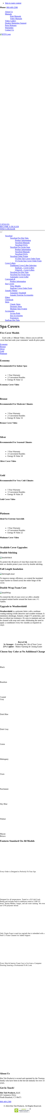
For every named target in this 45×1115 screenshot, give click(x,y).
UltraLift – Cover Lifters (24, 270)
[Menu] (1, 231)
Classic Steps (15, 304)
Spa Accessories (16, 316)
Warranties (9, 28)
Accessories (9, 311)
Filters (7, 297)
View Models (15, 286)
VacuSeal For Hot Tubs (19, 238)
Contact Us (9, 30)
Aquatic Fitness (11, 290)
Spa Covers (9, 284)
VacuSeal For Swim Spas (20, 247)
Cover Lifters (10, 263)
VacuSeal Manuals (22, 243)
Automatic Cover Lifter (19, 277)
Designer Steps (16, 306)
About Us (9, 12)
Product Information (23, 240)
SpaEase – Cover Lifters (24, 268)
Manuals (8, 14)
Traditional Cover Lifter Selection (23, 265)
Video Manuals (16, 18)
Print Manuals (15, 16)
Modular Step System (18, 309)
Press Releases (10, 25)
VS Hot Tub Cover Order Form (27, 259)
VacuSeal (8, 236)
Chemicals (9, 300)
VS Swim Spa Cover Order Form (28, 261)
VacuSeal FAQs (21, 245)
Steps (7, 302)
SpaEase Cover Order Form (21, 288)
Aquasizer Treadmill (18, 293)
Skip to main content (13, 3)
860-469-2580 (12, 7)
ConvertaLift (10, 279)
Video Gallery (10, 21)
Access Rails (15, 313)
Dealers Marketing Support (15, 23)
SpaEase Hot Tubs (12, 320)
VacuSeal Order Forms (19, 256)
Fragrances (14, 318)
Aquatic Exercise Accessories (21, 295)
